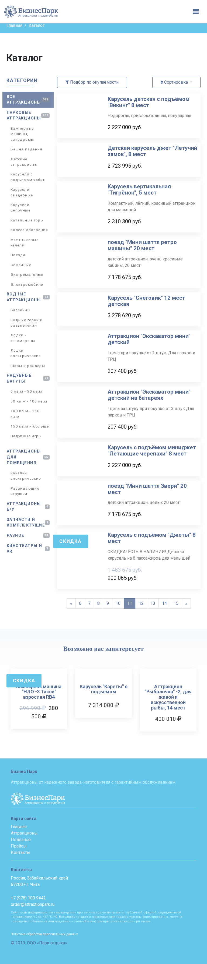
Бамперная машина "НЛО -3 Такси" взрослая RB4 (38, 692)
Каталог (36, 25)
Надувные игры (26, 436)
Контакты (20, 852)
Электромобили (27, 284)
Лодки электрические (26, 353)
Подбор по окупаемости (94, 82)
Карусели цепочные (20, 207)
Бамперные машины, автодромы (22, 134)
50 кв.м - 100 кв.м (29, 401)
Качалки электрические (26, 476)
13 (152, 603)
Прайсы (19, 846)
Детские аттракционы (24, 162)
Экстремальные (27, 274)
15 (176, 603)
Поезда (18, 255)
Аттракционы (24, 833)
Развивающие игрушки (25, 491)
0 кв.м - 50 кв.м (26, 391)
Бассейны (20, 310)
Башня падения (27, 149)
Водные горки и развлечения (27, 322)
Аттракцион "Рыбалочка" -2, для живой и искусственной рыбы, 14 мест (168, 697)
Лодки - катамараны (23, 337)
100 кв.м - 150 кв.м (25, 413)
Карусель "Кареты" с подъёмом (103, 689)
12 (141, 603)
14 (164, 603)
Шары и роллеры (28, 365)
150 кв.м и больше (30, 426)
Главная (14, 25)
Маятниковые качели (25, 242)
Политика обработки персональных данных (44, 934)
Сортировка (176, 82)
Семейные (21, 265)
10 (118, 603)
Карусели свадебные (22, 192)
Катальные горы (27, 220)
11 (129, 603)
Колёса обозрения (29, 230)
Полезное (21, 839)
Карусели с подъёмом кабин (28, 177)
